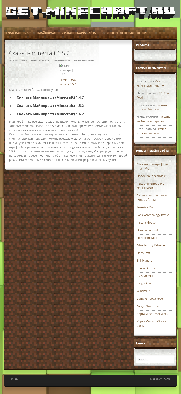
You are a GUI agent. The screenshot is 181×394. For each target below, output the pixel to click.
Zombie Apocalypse (150, 299)
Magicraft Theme (160, 379)
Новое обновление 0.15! (153, 176)
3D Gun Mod (145, 276)
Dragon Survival (147, 230)
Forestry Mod (146, 207)
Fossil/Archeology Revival (153, 215)
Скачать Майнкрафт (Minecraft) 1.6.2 (50, 114)
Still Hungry (144, 260)
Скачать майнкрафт (41, 33)
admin (24, 60)
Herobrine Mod (147, 238)
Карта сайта (86, 33)
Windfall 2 (143, 291)
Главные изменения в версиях (125, 33)
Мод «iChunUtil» (148, 306)
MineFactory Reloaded (152, 245)
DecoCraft (143, 253)
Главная (13, 33)
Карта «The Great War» (152, 314)
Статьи (67, 33)
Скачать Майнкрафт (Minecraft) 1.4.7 (50, 97)
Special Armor (146, 268)
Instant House (146, 222)
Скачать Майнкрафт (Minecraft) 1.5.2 (50, 105)
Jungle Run (144, 283)
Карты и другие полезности (79, 60)
